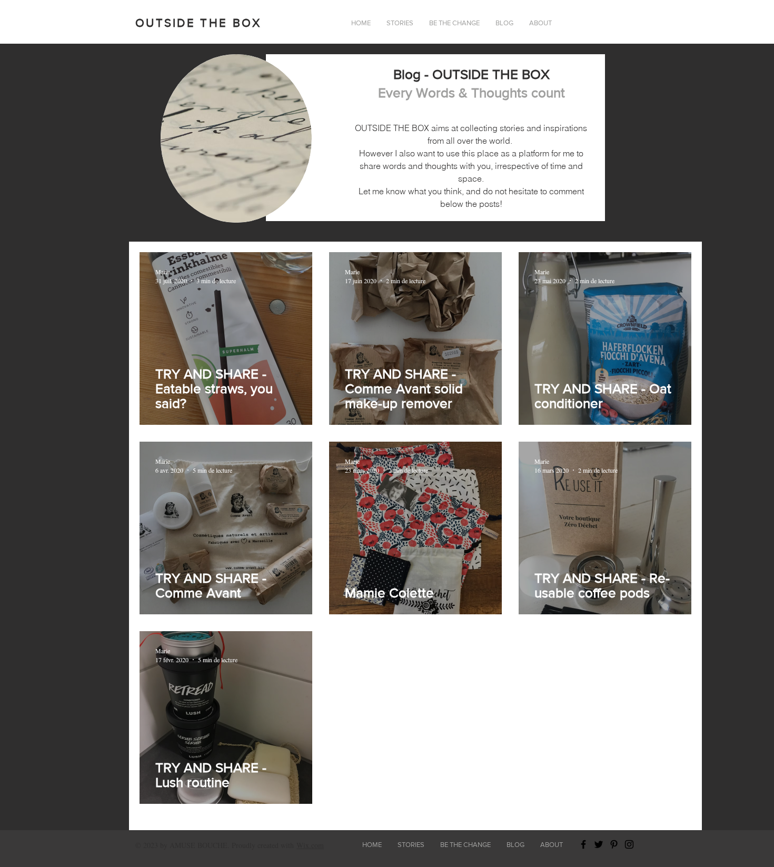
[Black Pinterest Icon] (614, 844)
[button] (540, 23)
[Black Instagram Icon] (629, 844)
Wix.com (310, 845)
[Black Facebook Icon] (583, 844)
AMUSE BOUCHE (198, 845)
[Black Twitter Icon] (598, 844)
